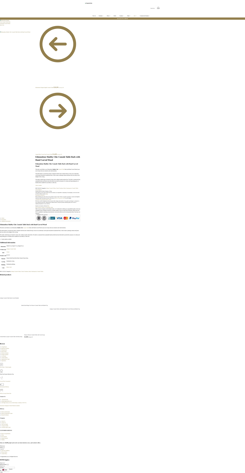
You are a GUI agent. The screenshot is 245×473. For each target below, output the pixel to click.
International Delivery (4, 386)
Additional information (6, 221)
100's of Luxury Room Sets (5, 393)
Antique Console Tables (51, 188)
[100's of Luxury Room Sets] (1, 391)
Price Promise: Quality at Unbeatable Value (44, 207)
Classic (8, 252)
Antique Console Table (11, 249)
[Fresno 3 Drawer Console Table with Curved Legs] (34, 323)
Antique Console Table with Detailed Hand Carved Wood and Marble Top (65, 309)
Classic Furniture (59, 188)
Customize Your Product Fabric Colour (43, 199)
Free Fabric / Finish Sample (5, 367)
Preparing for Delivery (40, 195)
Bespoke (10, 469)
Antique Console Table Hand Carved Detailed (9, 298)
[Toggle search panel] (99, 7)
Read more (9, 300)
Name (1, 445)
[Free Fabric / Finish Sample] (1, 365)
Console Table (61, 169)
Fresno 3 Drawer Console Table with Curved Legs (34, 334)
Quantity (2, 467)
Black (8, 267)
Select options (34, 339)
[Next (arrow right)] (34, 28)
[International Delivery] (2, 385)
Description (3, 219)
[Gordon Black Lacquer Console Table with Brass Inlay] (11, 324)
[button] (158, 7)
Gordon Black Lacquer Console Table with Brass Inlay (11, 336)
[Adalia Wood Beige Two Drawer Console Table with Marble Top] (34, 290)
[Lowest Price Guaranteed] (2, 379)
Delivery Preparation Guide (60, 198)
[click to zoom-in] (17, 48)
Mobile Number (3, 464)
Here (48, 205)
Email (1, 447)
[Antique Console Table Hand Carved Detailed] (9, 286)
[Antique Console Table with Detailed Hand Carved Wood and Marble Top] (65, 292)
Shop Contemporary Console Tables (70, 188)
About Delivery (38, 189)
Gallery (2, 218)
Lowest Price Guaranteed (5, 381)
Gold (10, 267)
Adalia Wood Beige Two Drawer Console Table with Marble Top (34, 305)
